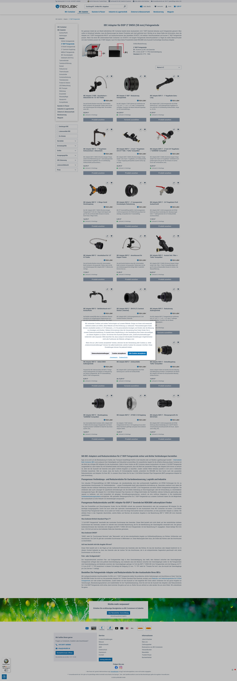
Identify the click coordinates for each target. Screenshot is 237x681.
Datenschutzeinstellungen (100, 353)
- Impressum (113, 357)
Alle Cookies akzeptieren (137, 353)
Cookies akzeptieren (119, 353)
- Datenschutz (123, 357)
